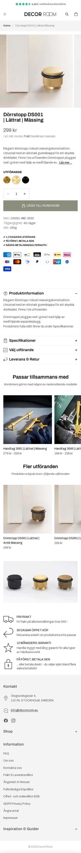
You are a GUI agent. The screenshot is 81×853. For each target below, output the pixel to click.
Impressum (10, 817)
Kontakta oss (12, 767)
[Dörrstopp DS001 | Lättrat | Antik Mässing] (6, 179)
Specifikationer (22, 340)
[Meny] (5, 14)
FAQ (6, 753)
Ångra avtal (11, 810)
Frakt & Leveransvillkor (18, 775)
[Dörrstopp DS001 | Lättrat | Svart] (25, 179)
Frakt (27, 136)
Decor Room (45, 846)
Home (6, 25)
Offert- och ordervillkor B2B (21, 796)
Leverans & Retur (24, 359)
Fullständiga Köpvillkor (18, 789)
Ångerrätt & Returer (16, 782)
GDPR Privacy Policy (17, 803)
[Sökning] (66, 14)
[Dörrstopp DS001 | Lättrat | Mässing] (16, 179)
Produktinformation (26, 293)
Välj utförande (21, 350)
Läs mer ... (65, 162)
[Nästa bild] (73, 425)
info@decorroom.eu (24, 710)
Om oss (8, 760)
